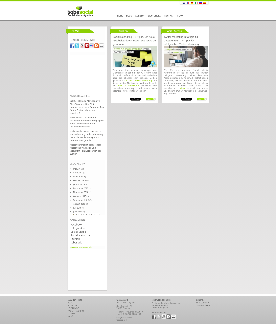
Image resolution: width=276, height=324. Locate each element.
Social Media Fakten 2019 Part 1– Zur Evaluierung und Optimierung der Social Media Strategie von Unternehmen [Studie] (86, 136)
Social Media (78, 231)
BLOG (70, 303)
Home (120, 16)
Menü (180, 16)
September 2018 (81, 200)
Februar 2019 (79, 180)
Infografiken (78, 228)
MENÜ (70, 316)
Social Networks (80, 235)
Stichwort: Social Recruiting (138, 80)
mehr (149, 99)
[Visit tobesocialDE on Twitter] (77, 46)
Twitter (181, 88)
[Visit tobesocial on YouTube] (82, 46)
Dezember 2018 (80, 188)
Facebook (76, 224)
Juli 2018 (77, 207)
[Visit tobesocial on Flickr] (91, 46)
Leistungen (154, 16)
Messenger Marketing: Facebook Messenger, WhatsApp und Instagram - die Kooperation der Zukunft (85, 149)
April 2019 (78, 172)
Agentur (140, 16)
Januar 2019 (79, 184)
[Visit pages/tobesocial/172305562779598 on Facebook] (72, 46)
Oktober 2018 (79, 196)
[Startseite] (117, 11)
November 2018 (80, 192)
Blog (129, 16)
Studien (75, 239)
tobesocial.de (122, 320)
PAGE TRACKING (76, 311)
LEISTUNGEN (74, 308)
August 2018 (79, 203)
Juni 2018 (77, 211)
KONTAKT (72, 313)
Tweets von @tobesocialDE (81, 247)
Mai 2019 (77, 168)
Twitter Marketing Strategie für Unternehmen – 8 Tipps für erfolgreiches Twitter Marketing (181, 41)
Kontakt (169, 16)
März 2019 (78, 176)
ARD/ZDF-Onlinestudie (128, 85)
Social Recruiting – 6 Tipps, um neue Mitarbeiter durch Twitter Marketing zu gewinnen (134, 41)
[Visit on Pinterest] (87, 46)
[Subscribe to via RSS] (96, 46)
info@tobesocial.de (124, 318)
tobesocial (77, 242)
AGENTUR (72, 305)
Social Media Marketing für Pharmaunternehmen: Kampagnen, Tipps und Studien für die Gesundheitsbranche (87, 122)
